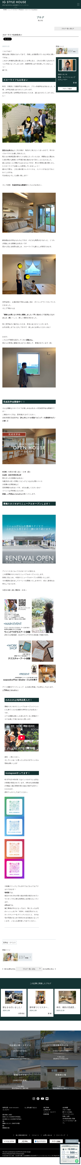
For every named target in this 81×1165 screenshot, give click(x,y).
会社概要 (65, 1107)
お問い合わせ (47, 1135)
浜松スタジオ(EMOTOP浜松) (11, 1117)
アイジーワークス (68, 1114)
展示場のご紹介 (7, 1114)
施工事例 (46, 1107)
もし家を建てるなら (30, 1107)
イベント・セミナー (49, 1112)
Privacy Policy (6, 1153)
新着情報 (46, 1114)
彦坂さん (29, 340)
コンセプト (5, 1109)
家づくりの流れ (67, 1112)
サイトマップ (60, 1135)
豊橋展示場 (5, 1128)
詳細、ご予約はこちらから (12, 494)
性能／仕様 (66, 1116)
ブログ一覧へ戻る (67, 28)
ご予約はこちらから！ (10, 690)
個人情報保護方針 (22, 1135)
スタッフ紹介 (67, 89)
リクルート (35, 1135)
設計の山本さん (8, 150)
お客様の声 (46, 1109)
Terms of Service (16, 1153)
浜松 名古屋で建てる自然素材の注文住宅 (24, 1155)
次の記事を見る (48, 969)
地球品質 (10, 1107)
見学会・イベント (9, 942)
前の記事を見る (9, 969)
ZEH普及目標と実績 (69, 1118)
